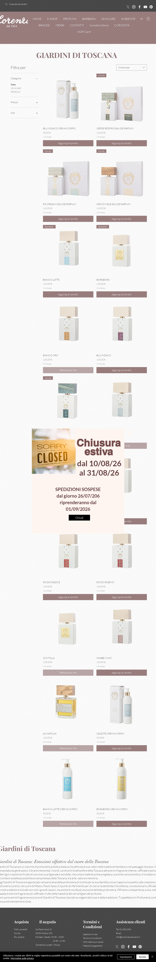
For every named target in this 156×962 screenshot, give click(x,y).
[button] (129, 432)
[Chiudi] (152, 957)
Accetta (142, 956)
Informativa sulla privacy (22, 958)
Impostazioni (126, 956)
